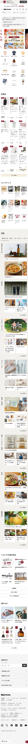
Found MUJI (3, 705)
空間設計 (3, 700)
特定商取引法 (23, 720)
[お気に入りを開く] (20, 9)
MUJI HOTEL (17, 705)
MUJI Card (15, 708)
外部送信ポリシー (15, 720)
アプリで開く (23, 1)
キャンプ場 (18, 703)
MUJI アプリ (3, 708)
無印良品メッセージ (19, 713)
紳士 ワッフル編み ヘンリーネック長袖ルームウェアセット (22, 111)
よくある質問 (9, 700)
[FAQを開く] (23, 9)
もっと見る (22, 315)
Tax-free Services (12, 710)
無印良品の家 (3, 703)
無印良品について (4, 715)
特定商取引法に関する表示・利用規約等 (9, 716)
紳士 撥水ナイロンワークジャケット (4, 110)
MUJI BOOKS (10, 705)
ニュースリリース (4, 713)
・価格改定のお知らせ (7, 22)
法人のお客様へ (4, 710)
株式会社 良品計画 (14, 715)
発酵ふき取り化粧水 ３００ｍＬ (4, 131)
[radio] (1, 106)
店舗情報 (3, 698)
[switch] (8, 117)
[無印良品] (5, 695)
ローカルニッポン (14, 698)
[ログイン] (17, 9)
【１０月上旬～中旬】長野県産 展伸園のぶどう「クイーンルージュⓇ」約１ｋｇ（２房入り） (5, 159)
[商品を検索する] (14, 9)
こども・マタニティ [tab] (18, 238)
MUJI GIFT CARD (22, 708)
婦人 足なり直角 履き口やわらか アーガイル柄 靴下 (23, 161)
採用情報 (11, 713)
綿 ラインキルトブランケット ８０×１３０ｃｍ (14, 110)
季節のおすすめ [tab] (5, 238)
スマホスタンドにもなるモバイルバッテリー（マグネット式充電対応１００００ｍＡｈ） (13, 159)
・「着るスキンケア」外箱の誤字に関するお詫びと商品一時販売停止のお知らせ (14, 18)
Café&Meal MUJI (11, 703)
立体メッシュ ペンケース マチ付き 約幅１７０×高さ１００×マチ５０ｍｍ (22, 135)
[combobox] (6, 12)
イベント (8, 698)
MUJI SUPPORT (23, 698)
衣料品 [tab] (11, 238)
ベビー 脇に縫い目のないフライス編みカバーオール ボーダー (13, 135)
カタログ (9, 708)
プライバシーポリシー (5, 720)
